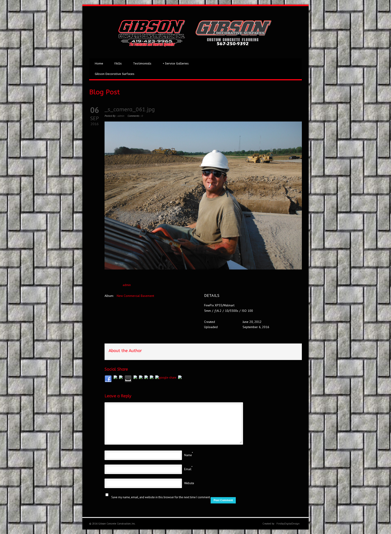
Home (99, 63)
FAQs (118, 63)
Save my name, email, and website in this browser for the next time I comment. (161, 497)
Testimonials (142, 63)
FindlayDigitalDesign (288, 523)
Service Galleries (176, 63)
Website (189, 483)
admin (120, 115)
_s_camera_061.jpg (130, 109)
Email (187, 469)
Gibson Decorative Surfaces (114, 74)
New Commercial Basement (135, 296)
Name (188, 455)
